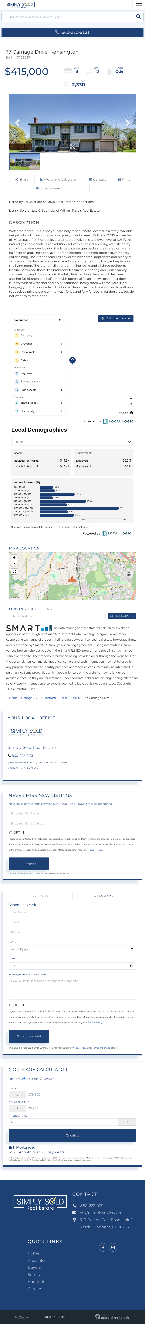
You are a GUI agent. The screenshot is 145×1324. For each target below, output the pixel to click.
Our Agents (31, 768)
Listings (26, 698)
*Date (12, 941)
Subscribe (29, 864)
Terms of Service (101, 1048)
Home (13, 698)
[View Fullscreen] (14, 571)
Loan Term (16, 1079)
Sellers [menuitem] (34, 1274)
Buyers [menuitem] (34, 1267)
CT (38, 698)
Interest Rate (18, 1115)
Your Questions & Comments (27, 974)
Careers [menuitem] (35, 1288)
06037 (76, 698)
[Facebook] (103, 1247)
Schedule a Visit (104, 895)
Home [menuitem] (33, 1253)
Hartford (50, 698)
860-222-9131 (75, 32)
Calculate (72, 1135)
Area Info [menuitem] (36, 1260)
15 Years (48, 1079)
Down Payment (19, 1102)
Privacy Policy (95, 849)
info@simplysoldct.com (101, 1213)
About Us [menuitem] (36, 1281)
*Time (12, 958)
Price (12, 1088)
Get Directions (121, 615)
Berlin (63, 698)
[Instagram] (113, 1247)
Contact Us (15, 768)
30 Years (32, 1079)
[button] (138, 17)
